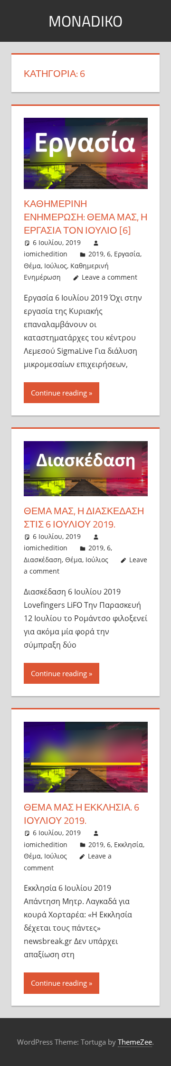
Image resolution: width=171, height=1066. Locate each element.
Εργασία (127, 253)
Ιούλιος (55, 265)
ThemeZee (135, 1042)
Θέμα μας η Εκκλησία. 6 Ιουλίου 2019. (81, 814)
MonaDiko (85, 20)
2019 (96, 253)
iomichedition (45, 253)
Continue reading (59, 392)
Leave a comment (109, 277)
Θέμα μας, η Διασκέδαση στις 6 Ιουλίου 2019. (84, 517)
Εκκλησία (128, 844)
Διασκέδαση (43, 559)
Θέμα (32, 265)
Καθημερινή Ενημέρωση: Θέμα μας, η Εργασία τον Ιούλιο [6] (85, 216)
